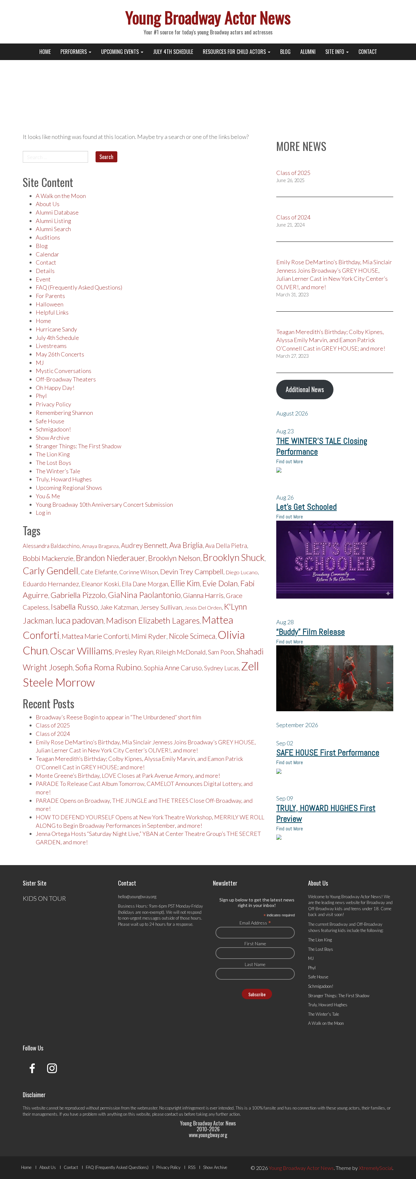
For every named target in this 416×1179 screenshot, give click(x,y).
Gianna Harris (203, 595)
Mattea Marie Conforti (95, 636)
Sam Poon (221, 652)
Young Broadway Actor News (208, 17)
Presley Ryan (134, 652)
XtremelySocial (375, 1168)
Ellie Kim (185, 583)
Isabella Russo (74, 606)
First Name (255, 943)
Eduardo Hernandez (51, 584)
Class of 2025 (53, 725)
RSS (191, 1167)
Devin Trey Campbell (191, 571)
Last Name (255, 964)
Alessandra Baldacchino (51, 545)
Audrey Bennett (144, 545)
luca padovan (79, 620)
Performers (74, 52)
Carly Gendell (50, 570)
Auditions (48, 237)
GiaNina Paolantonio (144, 595)
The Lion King (53, 454)
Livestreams (51, 345)
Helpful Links (52, 312)
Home (45, 52)
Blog (285, 52)
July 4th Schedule (173, 52)
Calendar (47, 254)
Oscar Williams (81, 650)
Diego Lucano (242, 572)
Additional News (305, 389)
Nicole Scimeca (192, 636)
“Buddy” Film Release (310, 632)
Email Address (255, 922)
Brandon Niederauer (111, 558)
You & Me (48, 496)
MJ (40, 362)
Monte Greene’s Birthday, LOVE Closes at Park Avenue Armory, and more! (128, 775)
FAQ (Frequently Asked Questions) (79, 287)
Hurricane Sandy (56, 329)
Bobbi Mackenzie (48, 558)
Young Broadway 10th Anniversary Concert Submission (104, 504)
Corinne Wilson (138, 572)
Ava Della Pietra (226, 545)
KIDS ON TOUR (44, 898)
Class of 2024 (53, 733)
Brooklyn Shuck (234, 557)
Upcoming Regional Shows (69, 487)
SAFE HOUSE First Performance (327, 752)
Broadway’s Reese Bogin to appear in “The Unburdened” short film (118, 717)
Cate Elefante (99, 572)
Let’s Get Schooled (306, 507)
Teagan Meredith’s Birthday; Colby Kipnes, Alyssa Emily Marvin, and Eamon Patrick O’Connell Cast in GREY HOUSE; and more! (330, 340)
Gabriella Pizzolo (78, 595)
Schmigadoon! (53, 429)
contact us (174, 1114)
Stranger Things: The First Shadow (78, 446)
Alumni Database (57, 212)
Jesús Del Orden (203, 607)
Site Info (335, 52)
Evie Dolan (220, 583)
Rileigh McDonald (181, 652)
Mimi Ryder (148, 636)
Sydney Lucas (221, 668)
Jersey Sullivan (161, 607)
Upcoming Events (120, 52)
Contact (367, 52)
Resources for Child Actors (235, 52)
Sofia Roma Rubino (108, 667)
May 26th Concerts (60, 354)
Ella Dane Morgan (145, 584)
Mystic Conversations (63, 370)
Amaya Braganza (100, 546)
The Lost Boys (53, 462)
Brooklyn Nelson (174, 558)
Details (45, 270)
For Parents (50, 295)
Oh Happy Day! (55, 387)
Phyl (41, 395)
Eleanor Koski (100, 584)
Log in (43, 512)
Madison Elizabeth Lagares (153, 620)
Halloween (49, 304)
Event (43, 279)
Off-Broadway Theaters (66, 379)
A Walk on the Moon (61, 195)
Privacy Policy (53, 404)
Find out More (289, 461)
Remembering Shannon (64, 412)
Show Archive (53, 437)
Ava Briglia (186, 545)
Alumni (308, 52)
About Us (47, 203)
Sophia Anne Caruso (173, 668)
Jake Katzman (119, 607)
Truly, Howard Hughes (64, 479)
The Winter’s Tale (58, 471)
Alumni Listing (53, 220)
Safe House (50, 421)
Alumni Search (53, 228)
